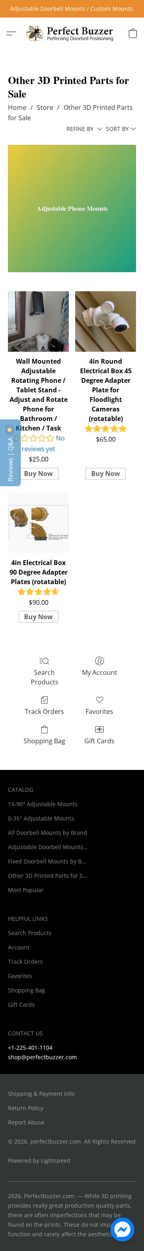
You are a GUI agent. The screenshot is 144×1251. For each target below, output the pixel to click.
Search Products (44, 677)
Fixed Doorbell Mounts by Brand (48, 861)
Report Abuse (26, 1122)
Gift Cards (99, 741)
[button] (72, 33)
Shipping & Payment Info (41, 1093)
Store (45, 107)
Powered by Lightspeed (39, 1160)
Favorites (99, 711)
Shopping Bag (44, 741)
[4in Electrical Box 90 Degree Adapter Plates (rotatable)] (38, 523)
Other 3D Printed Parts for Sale (48, 875)
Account (19, 947)
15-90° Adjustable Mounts (43, 804)
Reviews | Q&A (10, 458)
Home (17, 107)
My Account (99, 672)
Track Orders (44, 711)
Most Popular (26, 890)
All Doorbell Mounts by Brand (47, 832)
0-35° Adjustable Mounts (41, 818)
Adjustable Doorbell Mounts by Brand (48, 847)
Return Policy (25, 1108)
